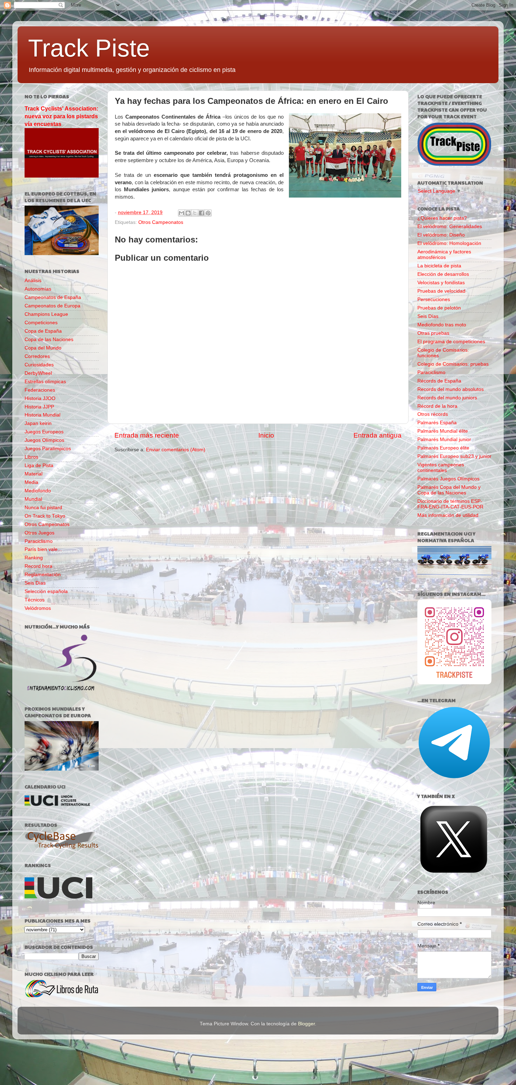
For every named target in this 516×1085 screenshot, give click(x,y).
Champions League (46, 314)
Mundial (33, 499)
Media (31, 482)
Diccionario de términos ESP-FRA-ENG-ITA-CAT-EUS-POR (450, 504)
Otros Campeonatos (160, 222)
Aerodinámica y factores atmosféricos (444, 254)
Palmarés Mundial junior (444, 439)
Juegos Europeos (44, 431)
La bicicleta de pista (439, 265)
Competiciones (41, 322)
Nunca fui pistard (43, 507)
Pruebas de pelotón (439, 308)
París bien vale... (43, 549)
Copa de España (43, 331)
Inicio (266, 435)
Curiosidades (39, 364)
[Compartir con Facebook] (201, 213)
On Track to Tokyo (45, 516)
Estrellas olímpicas (45, 381)
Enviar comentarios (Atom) (175, 449)
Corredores (37, 356)
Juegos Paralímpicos (48, 448)
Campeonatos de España (53, 297)
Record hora (38, 566)
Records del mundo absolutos (450, 389)
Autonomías (38, 289)
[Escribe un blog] (188, 213)
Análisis (33, 280)
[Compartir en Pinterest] (208, 213)
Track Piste (89, 48)
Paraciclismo (39, 541)
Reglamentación (43, 574)
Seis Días (35, 583)
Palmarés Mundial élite (442, 431)
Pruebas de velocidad (441, 291)
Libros (31, 457)
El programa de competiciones (451, 341)
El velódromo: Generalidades (449, 226)
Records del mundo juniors (447, 397)
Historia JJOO (40, 398)
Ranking (34, 557)
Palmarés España (437, 422)
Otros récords (432, 414)
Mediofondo (38, 490)
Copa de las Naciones (49, 339)
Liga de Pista (39, 465)
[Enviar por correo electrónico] (181, 213)
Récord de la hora (437, 406)
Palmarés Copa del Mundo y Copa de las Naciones (449, 490)
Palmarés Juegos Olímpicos (448, 478)
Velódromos (38, 608)
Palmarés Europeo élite (443, 448)
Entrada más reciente (146, 435)
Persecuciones (433, 299)
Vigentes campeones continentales (440, 467)
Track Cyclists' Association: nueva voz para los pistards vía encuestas (61, 116)
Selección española (46, 591)
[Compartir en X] (194, 213)
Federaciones (40, 390)
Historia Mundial (42, 415)
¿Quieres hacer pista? (442, 218)
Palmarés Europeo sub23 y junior (454, 456)
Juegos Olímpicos (44, 440)
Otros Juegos (39, 532)
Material (33, 474)
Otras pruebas (433, 333)
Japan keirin (38, 423)
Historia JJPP (39, 407)
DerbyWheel (38, 373)
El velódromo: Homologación (449, 243)
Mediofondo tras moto (441, 324)
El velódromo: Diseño (441, 235)
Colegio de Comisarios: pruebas (453, 364)
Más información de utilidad (447, 515)
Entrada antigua (377, 435)
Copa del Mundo (43, 348)
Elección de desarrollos (443, 274)
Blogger (306, 1023)
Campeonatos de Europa (52, 305)
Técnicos (35, 600)
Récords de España (439, 381)
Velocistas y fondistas (441, 282)
